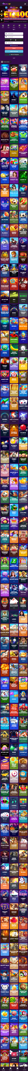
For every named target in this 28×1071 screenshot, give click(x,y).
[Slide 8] (16, 18)
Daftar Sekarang (14, 51)
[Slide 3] (8, 18)
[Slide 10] (19, 18)
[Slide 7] (14, 18)
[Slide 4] (10, 18)
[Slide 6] (13, 18)
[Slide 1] (5, 18)
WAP (14, 58)
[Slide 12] (23, 18)
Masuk (14, 48)
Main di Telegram (15, 54)
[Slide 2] (6, 18)
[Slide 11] (21, 18)
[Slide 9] (18, 18)
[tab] (13, 29)
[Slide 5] (11, 18)
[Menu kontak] (25, 4)
